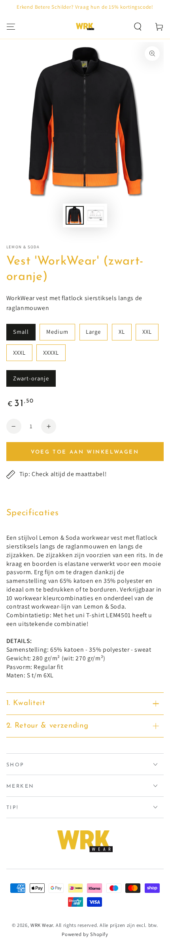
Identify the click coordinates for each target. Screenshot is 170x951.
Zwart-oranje (31, 378)
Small (21, 331)
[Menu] (11, 26)
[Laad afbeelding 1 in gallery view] (75, 215)
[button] (138, 26)
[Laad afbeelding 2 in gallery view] (95, 215)
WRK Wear (41, 925)
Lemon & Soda (23, 247)
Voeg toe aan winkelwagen (85, 452)
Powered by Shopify (85, 934)
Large (93, 331)
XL (122, 331)
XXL (147, 331)
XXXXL (51, 352)
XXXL (19, 352)
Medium (57, 331)
